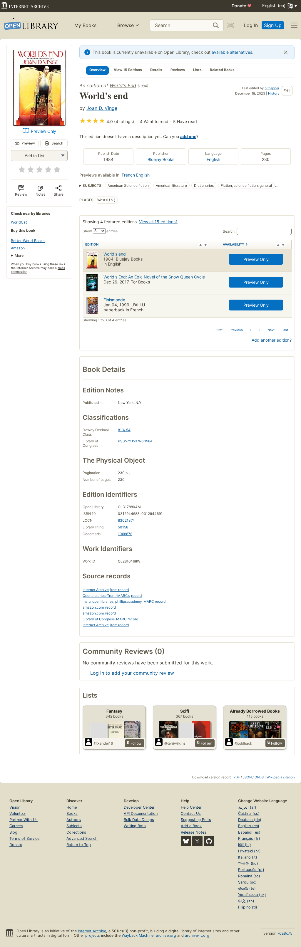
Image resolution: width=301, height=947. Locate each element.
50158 (123, 527)
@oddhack (243, 743)
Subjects (74, 826)
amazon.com (93, 607)
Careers (16, 826)
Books (72, 813)
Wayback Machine (137, 935)
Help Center (191, 807)
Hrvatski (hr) (249, 851)
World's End (123, 85)
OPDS (259, 777)
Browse (125, 25)
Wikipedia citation (281, 777)
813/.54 (124, 430)
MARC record (154, 601)
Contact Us (191, 813)
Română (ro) (249, 876)
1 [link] (250, 330)
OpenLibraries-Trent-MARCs (106, 595)
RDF (236, 777)
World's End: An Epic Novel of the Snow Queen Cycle (154, 276)
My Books (85, 25)
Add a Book (191, 826)
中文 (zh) (246, 901)
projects (92, 935)
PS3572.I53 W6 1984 (135, 441)
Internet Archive (96, 589)
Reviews (177, 70)
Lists (197, 70)
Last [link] (285, 330)
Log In (251, 25)
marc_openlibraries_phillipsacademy (112, 601)
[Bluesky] (186, 841)
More (19, 255)
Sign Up (273, 25)
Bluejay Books (161, 159)
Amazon (18, 248)
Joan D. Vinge (101, 108)
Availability (235, 244)
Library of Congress (99, 619)
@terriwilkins (174, 743)
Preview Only (43, 131)
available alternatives (232, 52)
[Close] (286, 52)
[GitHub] (209, 841)
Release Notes (193, 832)
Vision (14, 807)
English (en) (248, 826)
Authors (73, 819)
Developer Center (139, 807)
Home (71, 807)
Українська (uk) (252, 894)
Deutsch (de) (249, 819)
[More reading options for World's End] (62, 155)
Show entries (100, 231)
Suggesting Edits (196, 819)
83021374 (126, 520)
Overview (97, 70)
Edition (91, 244)
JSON (247, 777)
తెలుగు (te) (247, 888)
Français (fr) (249, 838)
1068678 (125, 534)
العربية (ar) (247, 807)
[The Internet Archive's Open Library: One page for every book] (30, 25)
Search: (229, 231)
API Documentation (141, 813)
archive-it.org (197, 935)
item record (119, 589)
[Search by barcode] (230, 25)
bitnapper (272, 88)
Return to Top (78, 844)
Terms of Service (24, 838)
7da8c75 (284, 933)
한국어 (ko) (248, 863)
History (273, 93)
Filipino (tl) (247, 907)
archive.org (166, 935)
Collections (76, 832)
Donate (242, 5)
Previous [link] (236, 330)
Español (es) (249, 832)
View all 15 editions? (158, 221)
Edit (287, 90)
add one (188, 136)
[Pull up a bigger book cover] (39, 124)
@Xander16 (103, 743)
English (213, 159)
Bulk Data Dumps (139, 819)
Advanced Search (82, 838)
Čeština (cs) (249, 813)
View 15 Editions (128, 70)
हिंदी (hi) (244, 844)
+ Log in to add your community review (130, 673)
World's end (114, 253)
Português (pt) (251, 869)
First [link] (219, 330)
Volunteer (17, 813)
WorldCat (19, 222)
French (128, 174)
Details (156, 70)
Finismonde (114, 299)
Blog (13, 832)
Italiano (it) (247, 857)
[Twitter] (197, 841)
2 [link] (259, 330)
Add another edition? (272, 340)
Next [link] (271, 330)
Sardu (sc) (247, 882)
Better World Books (28, 241)
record (136, 595)
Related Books (222, 70)
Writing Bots (135, 826)
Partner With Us (23, 819)
